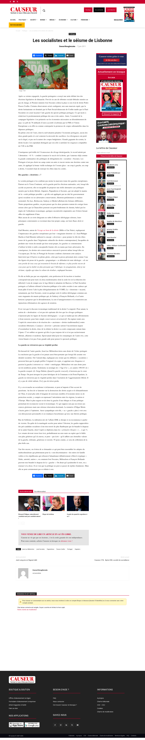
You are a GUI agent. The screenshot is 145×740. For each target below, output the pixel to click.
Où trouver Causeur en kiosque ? (65, 705)
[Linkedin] (66, 725)
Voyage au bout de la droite (48, 230)
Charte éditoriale (103, 701)
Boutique (22, 1)
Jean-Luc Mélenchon (28, 549)
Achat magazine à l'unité (17, 705)
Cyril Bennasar (112, 181)
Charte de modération (105, 712)
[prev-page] (19, 523)
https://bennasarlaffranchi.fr (114, 185)
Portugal (69, 549)
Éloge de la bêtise (48, 514)
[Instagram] (61, 725)
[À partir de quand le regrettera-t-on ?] (78, 503)
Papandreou (50, 549)
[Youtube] (78, 725)
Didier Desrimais (113, 213)
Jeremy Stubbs (112, 229)
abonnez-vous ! (66, 541)
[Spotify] (13, 1)
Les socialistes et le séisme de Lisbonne (72, 40)
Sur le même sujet (26, 491)
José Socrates (41, 549)
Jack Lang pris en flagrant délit (26, 560)
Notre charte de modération (27, 609)
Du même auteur (40, 491)
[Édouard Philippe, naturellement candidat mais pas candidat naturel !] (29, 503)
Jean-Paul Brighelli (114, 189)
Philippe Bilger (112, 197)
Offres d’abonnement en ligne (20, 698)
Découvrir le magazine (111, 114)
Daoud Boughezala (67, 46)
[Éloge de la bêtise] (54, 503)
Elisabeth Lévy (112, 165)
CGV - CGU (101, 705)
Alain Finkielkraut (113, 173)
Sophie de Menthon (114, 221)
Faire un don (13, 708)
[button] (44, 10)
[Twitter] (17, 1)
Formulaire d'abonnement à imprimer (22, 701)
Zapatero (77, 549)
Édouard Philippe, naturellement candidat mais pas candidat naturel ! (29, 516)
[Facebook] (10, 1)
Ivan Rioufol (111, 237)
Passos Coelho (60, 549)
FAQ (54, 698)
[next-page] (23, 523)
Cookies (100, 708)
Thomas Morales (113, 254)
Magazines (118, 20)
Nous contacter (58, 701)
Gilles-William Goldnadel (116, 246)
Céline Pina (111, 205)
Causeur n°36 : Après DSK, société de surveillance (111, 560)
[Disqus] (72, 639)
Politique (24, 31)
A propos (100, 698)
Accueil (18, 31)
